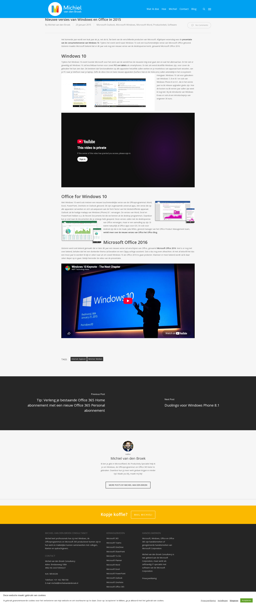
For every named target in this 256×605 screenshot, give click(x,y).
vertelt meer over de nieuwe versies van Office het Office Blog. (130, 232)
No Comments (201, 25)
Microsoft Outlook (106, 24)
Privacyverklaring (149, 578)
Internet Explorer (78, 359)
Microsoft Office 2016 (166, 248)
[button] (209, 9)
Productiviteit (160, 24)
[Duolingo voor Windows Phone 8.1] (192, 403)
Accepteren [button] (246, 600)
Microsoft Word (144, 24)
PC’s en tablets (120, 65)
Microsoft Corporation (151, 548)
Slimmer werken (95, 359)
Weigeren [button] (234, 600)
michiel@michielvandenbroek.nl (64, 583)
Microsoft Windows (125, 24)
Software (172, 24)
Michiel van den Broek (59, 24)
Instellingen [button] (223, 600)
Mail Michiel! (143, 514)
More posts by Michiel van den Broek (128, 485)
